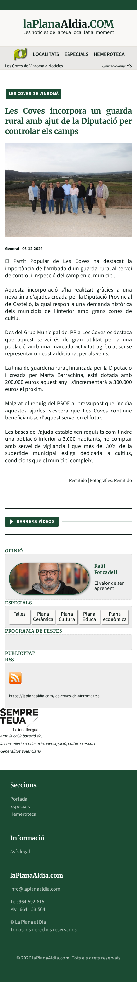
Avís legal (20, 851)
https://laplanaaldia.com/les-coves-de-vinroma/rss (54, 696)
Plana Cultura (67, 616)
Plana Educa (89, 616)
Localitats (46, 54)
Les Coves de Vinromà (24, 66)
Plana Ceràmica (43, 616)
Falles (19, 613)
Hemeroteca (109, 54)
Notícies (55, 66)
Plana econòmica (114, 616)
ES (129, 65)
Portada (18, 798)
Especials (76, 54)
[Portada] (20, 54)
